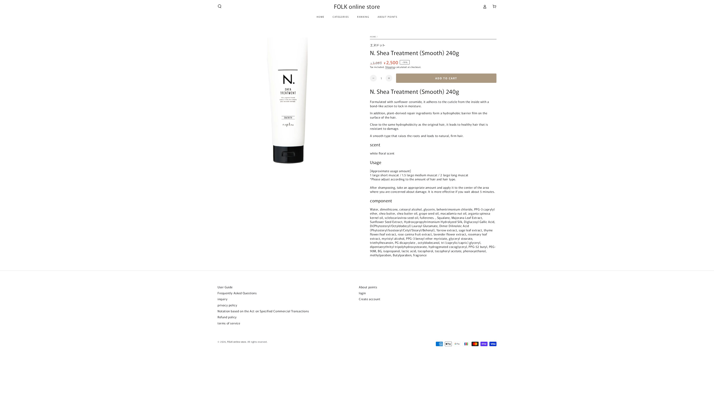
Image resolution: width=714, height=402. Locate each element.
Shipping (390, 66)
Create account (369, 299)
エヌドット (377, 45)
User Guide (225, 287)
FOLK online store (236, 341)
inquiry (222, 299)
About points (368, 287)
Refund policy (227, 317)
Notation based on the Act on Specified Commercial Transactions (263, 311)
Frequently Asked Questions (237, 293)
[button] (219, 6)
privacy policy (227, 305)
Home (373, 36)
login (362, 293)
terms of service (229, 323)
